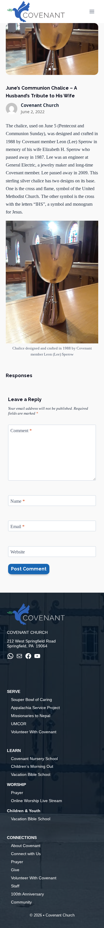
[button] (50, 69)
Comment (21, 430)
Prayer (17, 792)
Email (17, 526)
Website (17, 551)
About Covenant (25, 845)
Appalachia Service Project (35, 707)
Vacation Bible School (30, 774)
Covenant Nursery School (34, 758)
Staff (15, 886)
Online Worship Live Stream (36, 800)
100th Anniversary (27, 894)
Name (17, 500)
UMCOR (18, 723)
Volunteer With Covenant (33, 731)
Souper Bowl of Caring (31, 699)
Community (21, 902)
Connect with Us (26, 853)
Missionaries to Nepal (30, 715)
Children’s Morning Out (32, 766)
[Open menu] (91, 11)
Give (15, 869)
